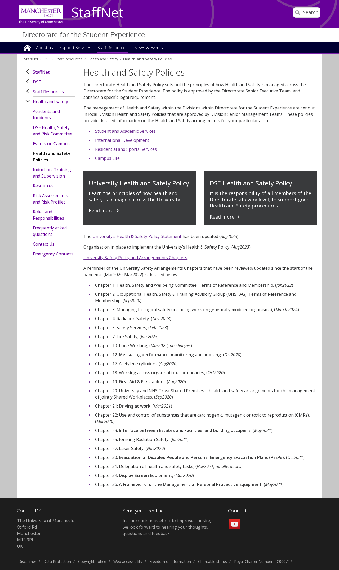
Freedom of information (170, 561)
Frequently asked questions (50, 231)
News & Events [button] (148, 48)
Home (27, 47)
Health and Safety (103, 58)
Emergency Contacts (53, 254)
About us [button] (44, 48)
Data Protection (57, 561)
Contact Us (44, 244)
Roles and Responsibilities (48, 215)
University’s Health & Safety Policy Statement (136, 236)
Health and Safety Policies (147, 58)
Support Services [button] (75, 48)
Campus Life (107, 158)
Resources (43, 186)
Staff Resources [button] (112, 48)
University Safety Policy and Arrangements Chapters (135, 257)
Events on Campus (51, 144)
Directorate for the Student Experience (83, 34)
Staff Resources (69, 58)
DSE (47, 58)
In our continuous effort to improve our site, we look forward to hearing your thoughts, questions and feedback (167, 527)
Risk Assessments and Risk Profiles (50, 199)
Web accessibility (127, 561)
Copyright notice (92, 561)
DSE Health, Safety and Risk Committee (52, 131)
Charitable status (212, 561)
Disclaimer (27, 561)
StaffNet (97, 12)
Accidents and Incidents (46, 114)
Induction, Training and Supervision (52, 173)
